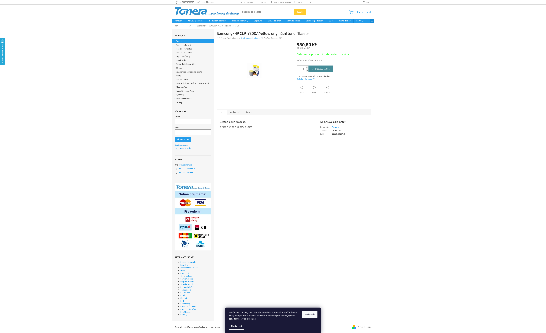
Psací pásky (181, 60)
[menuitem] (178, 21)
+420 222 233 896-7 (187, 168)
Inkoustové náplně (184, 48)
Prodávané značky (188, 309)
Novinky (183, 314)
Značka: (273, 38)
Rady (182, 301)
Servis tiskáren (186, 279)
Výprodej (180, 94)
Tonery (179, 41)
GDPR (299, 2)
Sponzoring (185, 303)
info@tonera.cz (185, 164)
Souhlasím (309, 314)
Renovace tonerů (183, 45)
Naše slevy (185, 292)
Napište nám (185, 312)
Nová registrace (181, 145)
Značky (179, 102)
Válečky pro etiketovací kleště (189, 72)
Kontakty (264, 2)
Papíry (178, 75)
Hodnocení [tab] (234, 112)
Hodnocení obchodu (189, 306)
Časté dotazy (186, 276)
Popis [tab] (222, 112)
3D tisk (179, 68)
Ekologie (184, 298)
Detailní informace (304, 79)
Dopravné (184, 273)
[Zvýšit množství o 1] (307, 67)
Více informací (249, 318)
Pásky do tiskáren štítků (186, 64)
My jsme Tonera (187, 281)
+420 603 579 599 (186, 172)
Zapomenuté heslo (183, 148)
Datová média (182, 79)
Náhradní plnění (186, 287)
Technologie (185, 290)
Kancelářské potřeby (185, 91)
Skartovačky (181, 87)
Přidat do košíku (322, 69)
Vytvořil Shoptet (364, 327)
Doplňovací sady (183, 56)
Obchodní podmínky (283, 2)
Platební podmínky (246, 2)
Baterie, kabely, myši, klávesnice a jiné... (193, 83)
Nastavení (236, 326)
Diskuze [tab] (248, 112)
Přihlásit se (183, 139)
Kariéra (183, 295)
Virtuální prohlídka (188, 284)
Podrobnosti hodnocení (251, 38)
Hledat (299, 12)
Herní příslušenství (184, 98)
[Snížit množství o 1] (307, 70)
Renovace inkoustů (184, 52)
